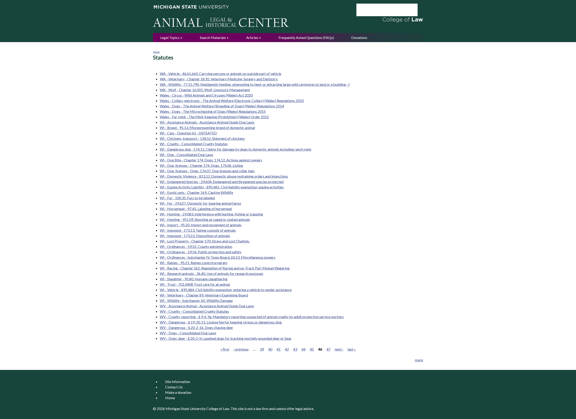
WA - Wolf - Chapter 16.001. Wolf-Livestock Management (205, 90)
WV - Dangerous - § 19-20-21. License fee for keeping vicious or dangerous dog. (221, 322)
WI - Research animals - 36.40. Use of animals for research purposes (211, 273)
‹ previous (241, 349)
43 (295, 349)
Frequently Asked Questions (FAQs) (306, 37)
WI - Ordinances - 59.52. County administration (196, 246)
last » (352, 349)
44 (304, 349)
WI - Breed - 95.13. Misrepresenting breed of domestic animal (207, 127)
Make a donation (178, 392)
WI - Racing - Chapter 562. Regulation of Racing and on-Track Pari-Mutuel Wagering (225, 268)
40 (270, 349)
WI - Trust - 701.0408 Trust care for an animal (195, 284)
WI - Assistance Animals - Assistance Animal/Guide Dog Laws (207, 122)
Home (156, 51)
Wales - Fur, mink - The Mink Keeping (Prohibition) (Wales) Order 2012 (214, 117)
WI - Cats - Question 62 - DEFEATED (188, 133)
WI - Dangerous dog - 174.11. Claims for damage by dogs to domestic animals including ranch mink (235, 149)
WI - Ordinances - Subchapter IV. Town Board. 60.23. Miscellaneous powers (217, 257)
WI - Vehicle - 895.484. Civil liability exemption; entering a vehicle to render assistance (226, 290)
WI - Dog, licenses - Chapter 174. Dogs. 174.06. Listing (201, 165)
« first (224, 349)
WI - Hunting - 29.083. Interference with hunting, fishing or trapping (211, 214)
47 (328, 349)
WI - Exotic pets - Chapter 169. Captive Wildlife (196, 192)
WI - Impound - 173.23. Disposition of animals (195, 235)
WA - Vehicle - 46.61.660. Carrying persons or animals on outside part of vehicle (220, 73)
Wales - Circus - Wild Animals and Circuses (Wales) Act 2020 (206, 95)
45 (312, 349)
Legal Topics (170, 37)
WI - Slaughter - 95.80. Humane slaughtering (193, 279)
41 (279, 349)
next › (339, 349)
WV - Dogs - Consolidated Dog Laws (188, 333)
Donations (359, 37)
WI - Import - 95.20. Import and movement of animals (200, 225)
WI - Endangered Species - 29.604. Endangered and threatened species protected (222, 181)
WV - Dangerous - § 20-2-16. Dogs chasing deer (196, 327)
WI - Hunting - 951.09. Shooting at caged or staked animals (205, 219)
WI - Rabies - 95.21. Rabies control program (193, 262)
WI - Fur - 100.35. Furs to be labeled (187, 198)
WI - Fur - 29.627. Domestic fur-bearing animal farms (200, 203)
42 (287, 349)
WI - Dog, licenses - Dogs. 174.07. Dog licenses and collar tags (207, 171)
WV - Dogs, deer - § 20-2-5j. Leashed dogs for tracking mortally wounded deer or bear (226, 338)
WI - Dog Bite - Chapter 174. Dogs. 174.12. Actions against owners (211, 160)
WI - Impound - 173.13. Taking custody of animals (198, 230)
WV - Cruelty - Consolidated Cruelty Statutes (194, 311)
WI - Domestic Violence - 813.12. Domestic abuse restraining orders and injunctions (224, 176)
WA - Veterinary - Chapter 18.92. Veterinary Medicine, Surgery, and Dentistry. (219, 79)
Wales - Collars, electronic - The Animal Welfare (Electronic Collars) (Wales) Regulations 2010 (232, 100)
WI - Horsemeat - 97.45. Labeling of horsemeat (196, 208)
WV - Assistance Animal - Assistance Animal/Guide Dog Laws (207, 306)
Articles (252, 37)
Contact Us (174, 387)
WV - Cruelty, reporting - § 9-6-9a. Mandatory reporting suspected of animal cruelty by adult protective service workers (252, 317)
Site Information (177, 381)
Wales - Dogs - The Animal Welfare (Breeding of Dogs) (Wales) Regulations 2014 (222, 106)
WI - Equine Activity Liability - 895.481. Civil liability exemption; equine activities (222, 187)
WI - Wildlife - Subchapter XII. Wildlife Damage (196, 300)
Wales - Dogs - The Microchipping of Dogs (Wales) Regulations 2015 (213, 111)
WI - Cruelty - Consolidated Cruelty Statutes (194, 144)
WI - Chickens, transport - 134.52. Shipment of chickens (202, 138)
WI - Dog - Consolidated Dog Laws (186, 154)
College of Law (217, 408)
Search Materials (213, 37)
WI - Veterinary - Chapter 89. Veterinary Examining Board (204, 295)
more (419, 360)
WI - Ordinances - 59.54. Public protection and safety (200, 252)
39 (262, 349)
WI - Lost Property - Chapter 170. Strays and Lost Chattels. (205, 241)
